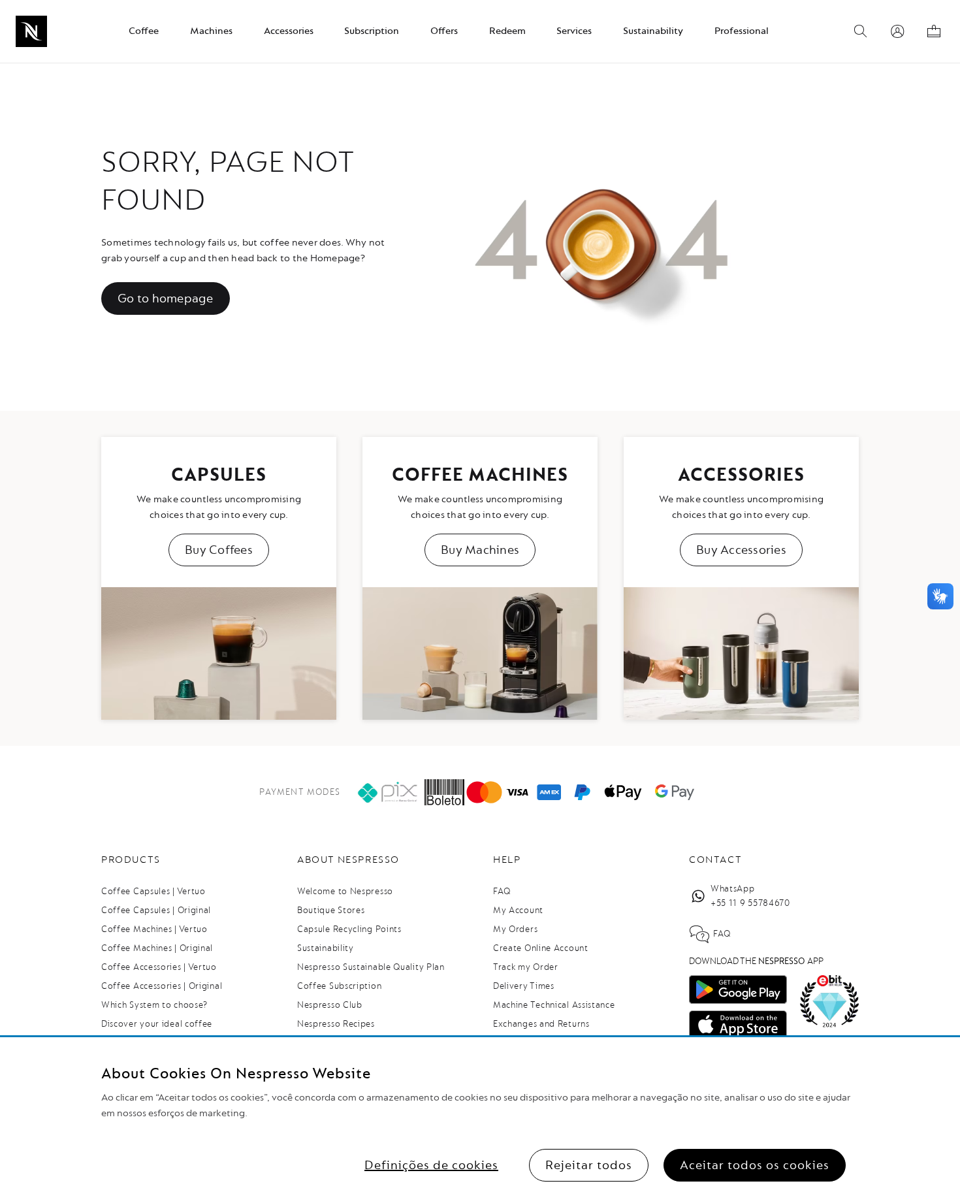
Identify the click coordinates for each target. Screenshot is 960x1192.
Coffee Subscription (339, 985)
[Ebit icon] (829, 1001)
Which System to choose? (154, 1004)
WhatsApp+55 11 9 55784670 (750, 896)
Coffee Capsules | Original (156, 910)
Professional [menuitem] (741, 31)
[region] (480, 1114)
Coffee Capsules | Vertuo (153, 891)
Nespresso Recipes (336, 1023)
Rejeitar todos (588, 1165)
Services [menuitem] (574, 31)
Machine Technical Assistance (554, 1004)
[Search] (860, 31)
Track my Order (525, 967)
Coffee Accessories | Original (161, 985)
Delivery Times (523, 985)
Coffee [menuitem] (144, 31)
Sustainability (325, 948)
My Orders (515, 929)
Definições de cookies (431, 1165)
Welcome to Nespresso (345, 891)
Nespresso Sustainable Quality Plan (371, 967)
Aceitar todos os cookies (754, 1165)
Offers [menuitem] (444, 31)
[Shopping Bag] (933, 31)
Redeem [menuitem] (507, 31)
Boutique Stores (331, 910)
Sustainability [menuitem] (653, 31)
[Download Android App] (738, 989)
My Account (518, 910)
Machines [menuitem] (211, 31)
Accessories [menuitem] (288, 31)
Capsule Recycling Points (349, 929)
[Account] (897, 31)
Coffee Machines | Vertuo (154, 929)
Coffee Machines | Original (157, 948)
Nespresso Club (329, 1004)
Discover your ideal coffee (156, 1023)
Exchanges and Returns (541, 1023)
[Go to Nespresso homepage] (31, 31)
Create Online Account (540, 948)
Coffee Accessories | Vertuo (159, 967)
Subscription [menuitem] (371, 31)
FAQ (502, 891)
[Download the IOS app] (738, 1024)
